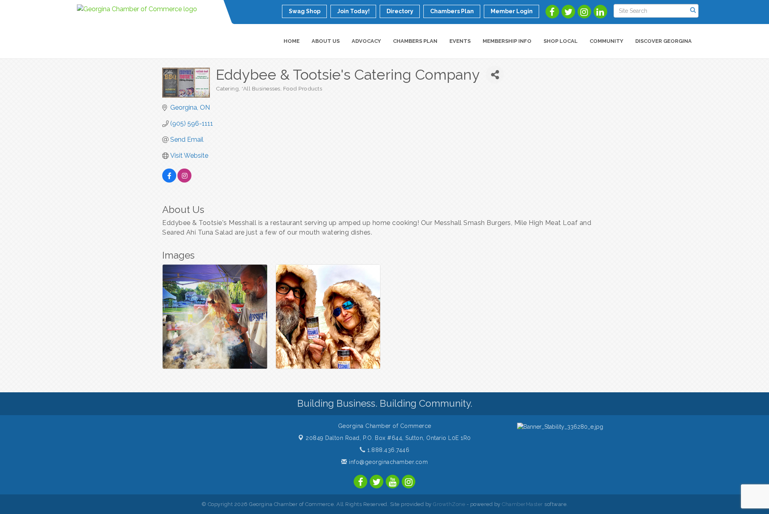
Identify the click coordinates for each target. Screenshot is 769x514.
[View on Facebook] (169, 180)
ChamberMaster (522, 504)
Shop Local (561, 41)
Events (460, 41)
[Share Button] (495, 75)
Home (292, 41)
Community (606, 41)
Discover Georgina (663, 41)
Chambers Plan (415, 41)
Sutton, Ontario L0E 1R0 (388, 438)
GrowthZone (449, 504)
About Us (326, 41)
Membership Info (507, 41)
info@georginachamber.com (387, 462)
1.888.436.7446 (387, 450)
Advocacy (366, 41)
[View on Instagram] (184, 180)
